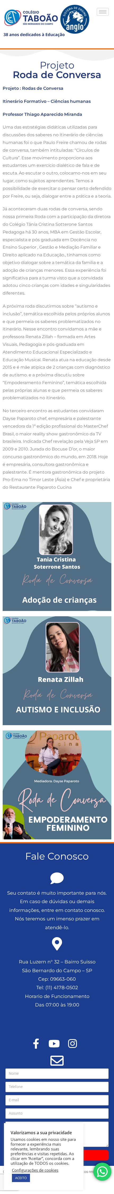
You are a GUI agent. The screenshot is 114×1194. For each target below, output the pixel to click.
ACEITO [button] (21, 1177)
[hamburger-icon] (103, 12)
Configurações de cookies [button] (35, 1170)
